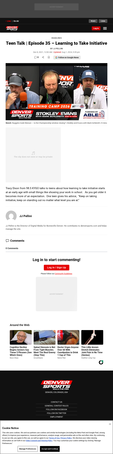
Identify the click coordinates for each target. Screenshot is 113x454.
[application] (56, 91)
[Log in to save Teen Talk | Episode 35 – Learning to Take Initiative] (49, 57)
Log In (96, 28)
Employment (56, 417)
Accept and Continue (49, 449)
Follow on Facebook (56, 409)
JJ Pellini (25, 216)
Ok (110, 424)
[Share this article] (43, 57)
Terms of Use (54, 438)
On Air (16, 21)
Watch (93, 21)
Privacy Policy (66, 438)
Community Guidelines (63, 274)
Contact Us (56, 402)
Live (9, 21)
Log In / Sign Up (56, 267)
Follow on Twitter (56, 413)
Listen (103, 21)
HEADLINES (56, 38)
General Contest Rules (56, 406)
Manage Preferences (27, 449)
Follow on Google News (68, 57)
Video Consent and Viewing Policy (39, 441)
